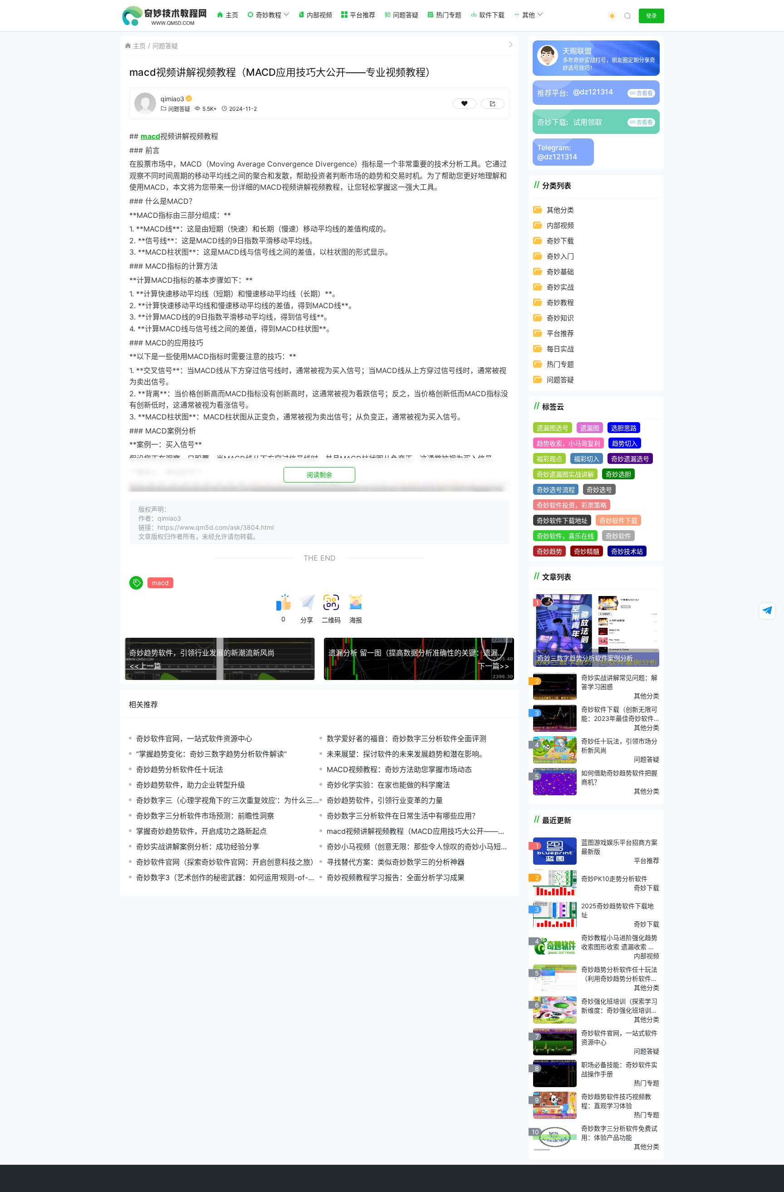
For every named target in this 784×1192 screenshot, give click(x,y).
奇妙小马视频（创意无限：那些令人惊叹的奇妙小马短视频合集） (417, 847)
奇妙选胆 (618, 474)
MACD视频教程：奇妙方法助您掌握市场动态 (399, 769)
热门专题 (560, 364)
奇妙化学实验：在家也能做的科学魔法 (388, 784)
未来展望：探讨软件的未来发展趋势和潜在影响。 (406, 754)
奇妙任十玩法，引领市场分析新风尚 (619, 745)
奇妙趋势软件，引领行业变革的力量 (385, 800)
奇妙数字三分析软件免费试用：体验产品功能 (619, 1132)
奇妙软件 (618, 536)
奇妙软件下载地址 (562, 520)
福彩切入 (586, 459)
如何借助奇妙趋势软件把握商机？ (619, 777)
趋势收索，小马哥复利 (568, 443)
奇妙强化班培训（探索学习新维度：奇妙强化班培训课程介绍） (619, 1006)
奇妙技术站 (627, 551)
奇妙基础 (560, 271)
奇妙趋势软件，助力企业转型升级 (190, 784)
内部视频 (560, 225)
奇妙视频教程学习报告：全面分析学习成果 (396, 877)
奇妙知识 (560, 318)
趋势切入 (624, 443)
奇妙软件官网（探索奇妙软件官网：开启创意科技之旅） (227, 862)
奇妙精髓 (586, 551)
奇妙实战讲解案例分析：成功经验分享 (198, 846)
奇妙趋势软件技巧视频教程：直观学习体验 (616, 1101)
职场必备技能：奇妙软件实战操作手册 (619, 1069)
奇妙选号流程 (556, 489)
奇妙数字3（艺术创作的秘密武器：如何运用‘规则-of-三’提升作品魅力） (226, 877)
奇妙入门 (560, 256)
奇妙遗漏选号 (630, 459)
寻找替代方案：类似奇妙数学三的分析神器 (396, 862)
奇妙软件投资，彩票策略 (572, 505)
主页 (139, 45)
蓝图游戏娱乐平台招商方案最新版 (619, 846)
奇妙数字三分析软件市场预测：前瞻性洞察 (205, 815)
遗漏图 (589, 428)
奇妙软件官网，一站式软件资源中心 (194, 738)
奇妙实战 (560, 287)
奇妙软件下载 (618, 520)
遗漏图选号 (552, 428)
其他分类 (560, 210)
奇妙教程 (560, 302)
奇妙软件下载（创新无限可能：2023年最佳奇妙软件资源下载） (619, 714)
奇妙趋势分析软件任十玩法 (179, 769)
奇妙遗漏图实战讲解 (565, 474)
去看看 (644, 93)
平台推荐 (560, 333)
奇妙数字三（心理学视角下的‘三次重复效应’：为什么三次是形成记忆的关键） (224, 800)
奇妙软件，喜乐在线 (565, 536)
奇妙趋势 (549, 551)
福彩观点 (549, 459)
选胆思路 (624, 428)
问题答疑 (165, 45)
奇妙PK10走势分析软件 (614, 878)
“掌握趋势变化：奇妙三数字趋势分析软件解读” (211, 754)
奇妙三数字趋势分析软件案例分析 (585, 658)
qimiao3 (172, 99)
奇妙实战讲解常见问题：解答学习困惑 (619, 682)
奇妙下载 (560, 240)
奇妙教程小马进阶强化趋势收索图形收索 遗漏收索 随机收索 (619, 942)
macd (160, 582)
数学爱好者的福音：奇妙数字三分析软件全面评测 (406, 738)
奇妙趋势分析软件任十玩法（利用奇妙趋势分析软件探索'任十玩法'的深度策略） (619, 974)
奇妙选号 (599, 489)
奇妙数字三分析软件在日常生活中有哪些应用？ (403, 815)
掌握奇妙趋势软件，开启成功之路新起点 (201, 831)
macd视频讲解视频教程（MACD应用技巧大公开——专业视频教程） (416, 831)
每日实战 (560, 349)
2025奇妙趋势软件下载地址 (617, 910)
